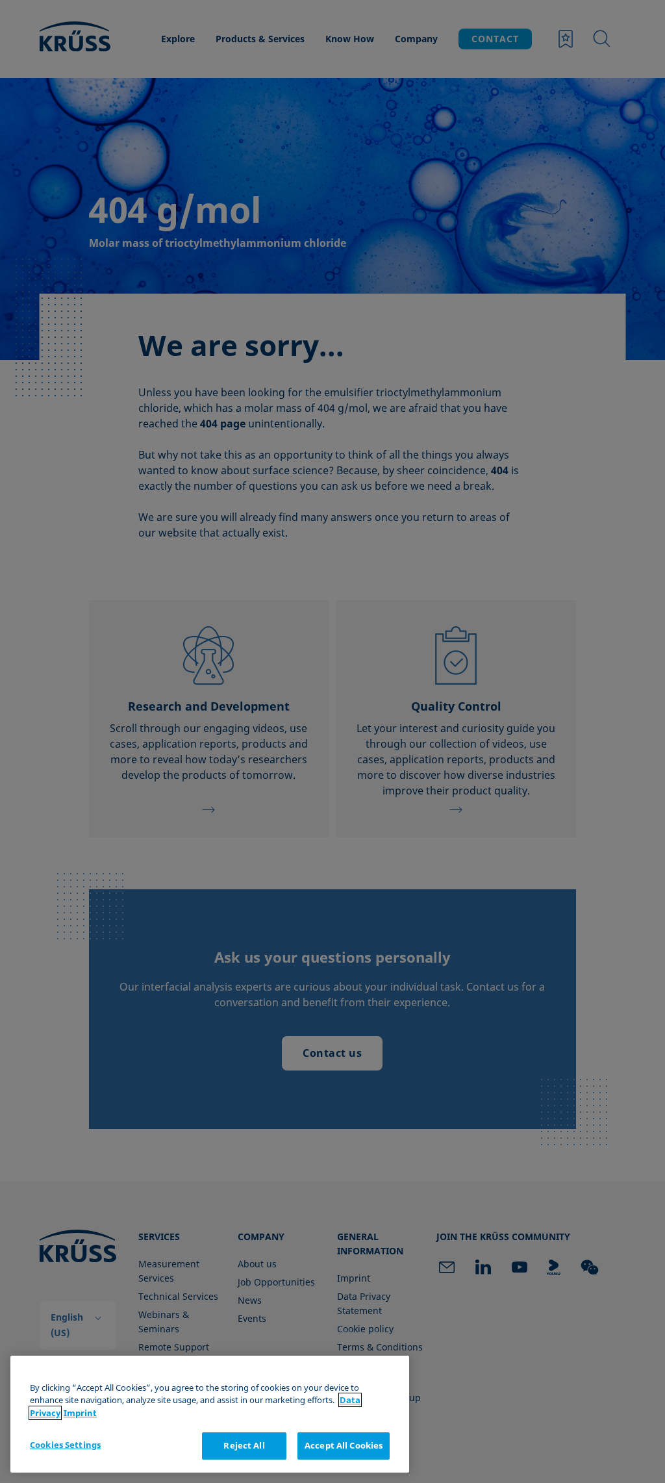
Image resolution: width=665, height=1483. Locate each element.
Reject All (243, 1445)
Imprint (80, 1413)
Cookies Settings (65, 1445)
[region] (209, 1414)
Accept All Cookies (344, 1445)
